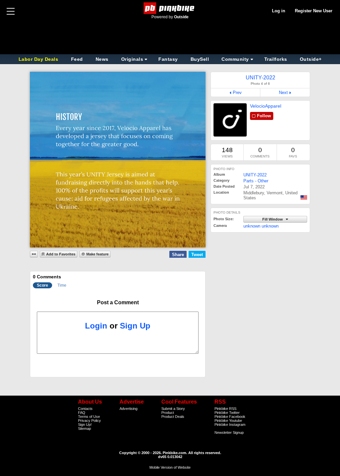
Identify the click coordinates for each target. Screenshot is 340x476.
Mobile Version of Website (170, 467)
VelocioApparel (265, 106)
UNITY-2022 (255, 174)
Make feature (97, 254)
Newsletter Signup (229, 432)
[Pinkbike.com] (170, 8)
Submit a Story (173, 409)
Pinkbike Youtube (228, 421)
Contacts (85, 409)
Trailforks (275, 59)
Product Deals (172, 417)
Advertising (128, 409)
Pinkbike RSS (225, 409)
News (102, 59)
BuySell (200, 59)
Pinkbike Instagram (229, 425)
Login (96, 325)
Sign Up (135, 325)
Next (283, 92)
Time (61, 285)
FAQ (81, 413)
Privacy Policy (89, 421)
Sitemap (84, 428)
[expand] (34, 254)
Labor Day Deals (39, 59)
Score (42, 285)
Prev (237, 92)
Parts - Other (255, 180)
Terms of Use (89, 417)
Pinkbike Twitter (227, 413)
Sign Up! (85, 425)
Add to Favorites (60, 254)
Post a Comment (118, 302)
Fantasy (168, 59)
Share (178, 254)
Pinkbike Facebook (229, 417)
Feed (77, 59)
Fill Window (273, 219)
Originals (132, 59)
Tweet (197, 254)
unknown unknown (261, 226)
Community (235, 59)
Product (167, 413)
